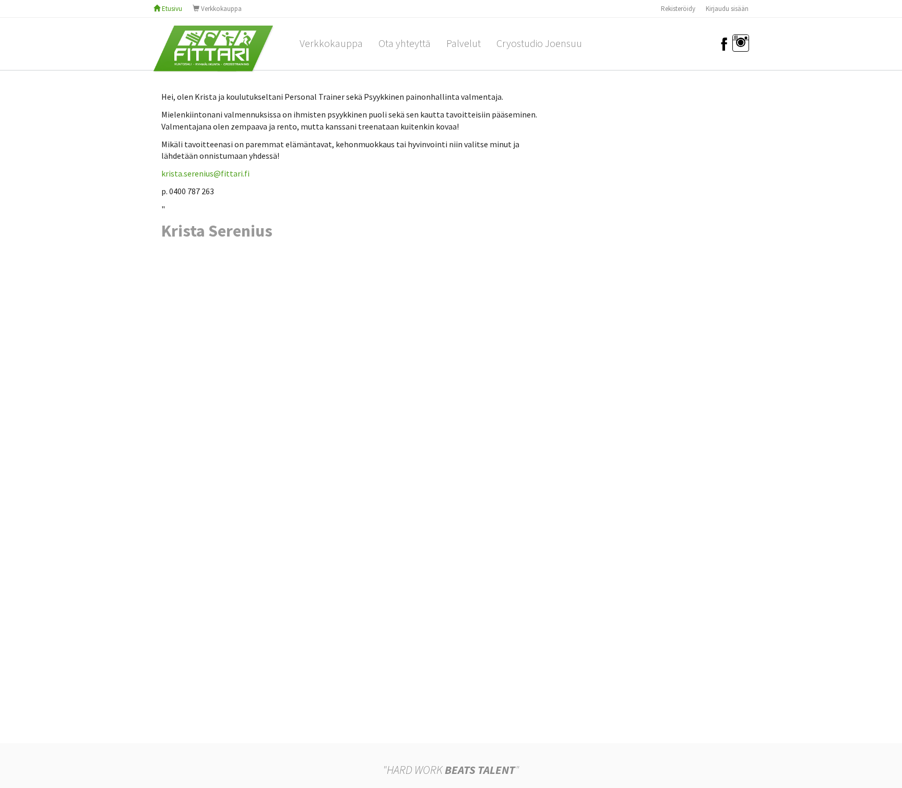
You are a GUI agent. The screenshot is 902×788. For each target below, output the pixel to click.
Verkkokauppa (220, 8)
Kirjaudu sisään (727, 8)
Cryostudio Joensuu (539, 43)
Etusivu (171, 8)
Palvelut (463, 43)
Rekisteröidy (678, 8)
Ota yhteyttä (404, 43)
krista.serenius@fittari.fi (205, 173)
